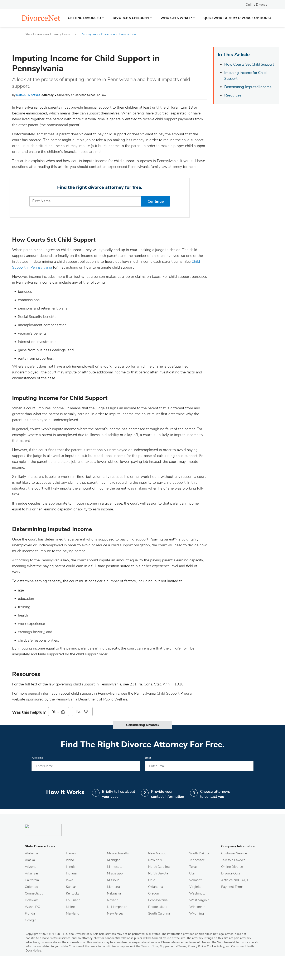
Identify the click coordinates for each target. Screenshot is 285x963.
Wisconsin (197, 906)
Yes (55, 711)
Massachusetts (118, 853)
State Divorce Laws (40, 846)
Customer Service (234, 853)
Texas (193, 866)
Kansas (71, 886)
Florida (30, 913)
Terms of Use (149, 946)
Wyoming (196, 913)
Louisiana (73, 900)
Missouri (113, 880)
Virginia (195, 886)
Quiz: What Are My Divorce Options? (237, 18)
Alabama (31, 853)
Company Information (238, 846)
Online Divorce (256, 5)
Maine (70, 906)
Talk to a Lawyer (233, 860)
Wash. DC (32, 906)
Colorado (31, 886)
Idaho (70, 860)
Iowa (69, 880)
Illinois (71, 866)
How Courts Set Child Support (249, 64)
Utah (192, 873)
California (32, 880)
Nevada (112, 900)
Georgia (30, 920)
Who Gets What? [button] (176, 18)
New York (155, 860)
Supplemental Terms (173, 946)
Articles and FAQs (234, 880)
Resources (232, 95)
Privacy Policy (197, 946)
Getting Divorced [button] (84, 18)
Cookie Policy (215, 946)
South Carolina (159, 913)
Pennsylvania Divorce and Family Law (108, 34)
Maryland (72, 913)
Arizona (30, 866)
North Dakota (158, 873)
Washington (198, 893)
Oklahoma (155, 886)
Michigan (113, 860)
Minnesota (114, 866)
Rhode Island (157, 906)
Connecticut (34, 893)
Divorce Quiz (230, 873)
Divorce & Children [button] (131, 18)
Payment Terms (232, 886)
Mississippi (115, 873)
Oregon (153, 893)
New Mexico (157, 853)
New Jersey (115, 913)
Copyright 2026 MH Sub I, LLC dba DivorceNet (59, 934)
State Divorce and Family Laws (47, 34)
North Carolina (159, 866)
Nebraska (114, 893)
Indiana (71, 873)
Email (148, 757)
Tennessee (197, 860)
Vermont (195, 880)
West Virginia (199, 900)
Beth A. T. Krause (28, 95)
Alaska (30, 860)
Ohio (151, 880)
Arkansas (32, 873)
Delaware (32, 900)
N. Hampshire (117, 906)
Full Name (37, 757)
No (79, 711)
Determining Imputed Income (247, 86)
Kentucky (72, 893)
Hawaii (71, 853)
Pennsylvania (158, 900)
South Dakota (199, 853)
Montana (113, 886)
